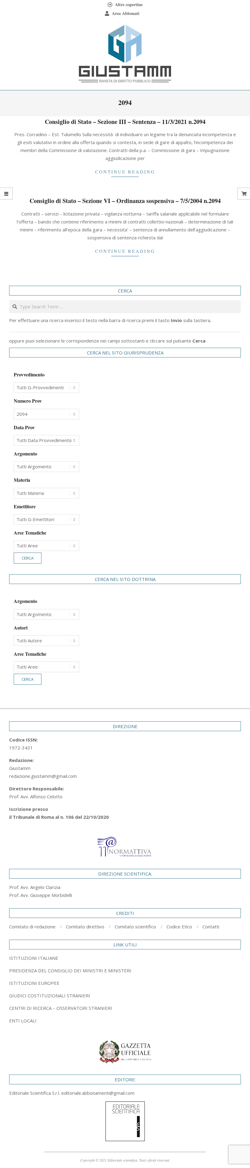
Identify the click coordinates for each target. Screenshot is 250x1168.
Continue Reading (125, 172)
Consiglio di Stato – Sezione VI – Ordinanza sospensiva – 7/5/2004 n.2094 (125, 200)
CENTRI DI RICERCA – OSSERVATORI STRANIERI (60, 1008)
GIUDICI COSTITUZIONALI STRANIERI (49, 995)
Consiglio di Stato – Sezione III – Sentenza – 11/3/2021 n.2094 (125, 121)
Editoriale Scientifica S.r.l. (35, 1093)
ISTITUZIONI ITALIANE (33, 958)
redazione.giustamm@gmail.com (43, 776)
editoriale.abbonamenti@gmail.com (97, 1093)
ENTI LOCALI (23, 1020)
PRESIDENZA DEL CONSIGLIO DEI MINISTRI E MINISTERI (70, 970)
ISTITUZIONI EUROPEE (34, 983)
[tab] (125, 970)
